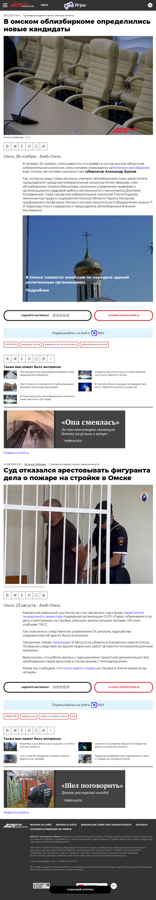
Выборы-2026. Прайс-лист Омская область (106, 825)
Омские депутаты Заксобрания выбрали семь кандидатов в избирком (47, 373)
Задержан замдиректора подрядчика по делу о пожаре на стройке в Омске (122, 757)
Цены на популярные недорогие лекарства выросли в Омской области (120, 745)
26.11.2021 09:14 (12, 15)
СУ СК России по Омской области (24, 586)
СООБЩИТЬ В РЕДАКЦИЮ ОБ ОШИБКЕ (51, 829)
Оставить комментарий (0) (123, 315)
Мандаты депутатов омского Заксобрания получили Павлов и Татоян (120, 373)
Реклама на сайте (41, 825)
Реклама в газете (66, 825)
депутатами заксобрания (129, 168)
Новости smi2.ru (16, 453)
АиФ (27, 137)
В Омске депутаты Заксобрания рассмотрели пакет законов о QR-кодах (47, 398)
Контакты (141, 825)
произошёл (61, 642)
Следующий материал (80, 889)
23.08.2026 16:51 (12, 464)
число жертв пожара (78, 668)
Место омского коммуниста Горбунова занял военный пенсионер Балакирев (47, 386)
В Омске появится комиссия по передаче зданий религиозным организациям (77, 280)
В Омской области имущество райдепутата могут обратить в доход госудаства (120, 386)
